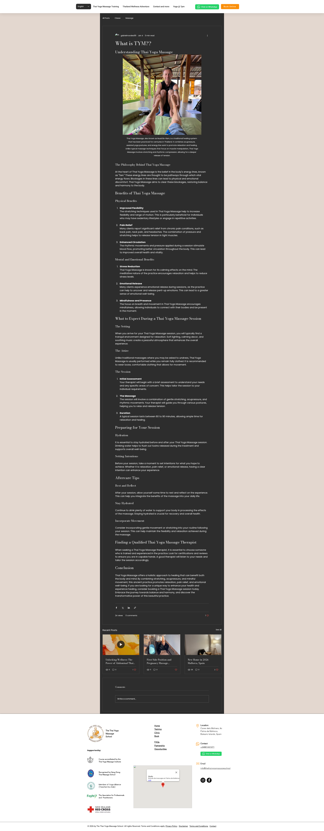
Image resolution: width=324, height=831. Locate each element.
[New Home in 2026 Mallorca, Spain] (203, 644)
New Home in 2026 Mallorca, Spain (198, 661)
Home (157, 725)
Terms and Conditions (198, 826)
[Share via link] (135, 608)
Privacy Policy (171, 826)
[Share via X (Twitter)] (122, 608)
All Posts (106, 18)
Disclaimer (183, 826)
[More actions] (207, 35)
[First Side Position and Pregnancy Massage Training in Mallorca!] (162, 644)
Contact (213, 826)
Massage (129, 18)
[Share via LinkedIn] (129, 608)
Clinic (157, 732)
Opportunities (160, 749)
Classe (117, 18)
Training (158, 729)
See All (218, 629)
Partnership (159, 745)
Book (156, 736)
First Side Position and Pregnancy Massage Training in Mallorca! (159, 661)
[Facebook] (209, 780)
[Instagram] (202, 780)
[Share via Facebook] (116, 608)
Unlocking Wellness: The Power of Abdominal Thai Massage (119, 661)
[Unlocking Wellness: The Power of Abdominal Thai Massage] (121, 644)
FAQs (156, 742)
